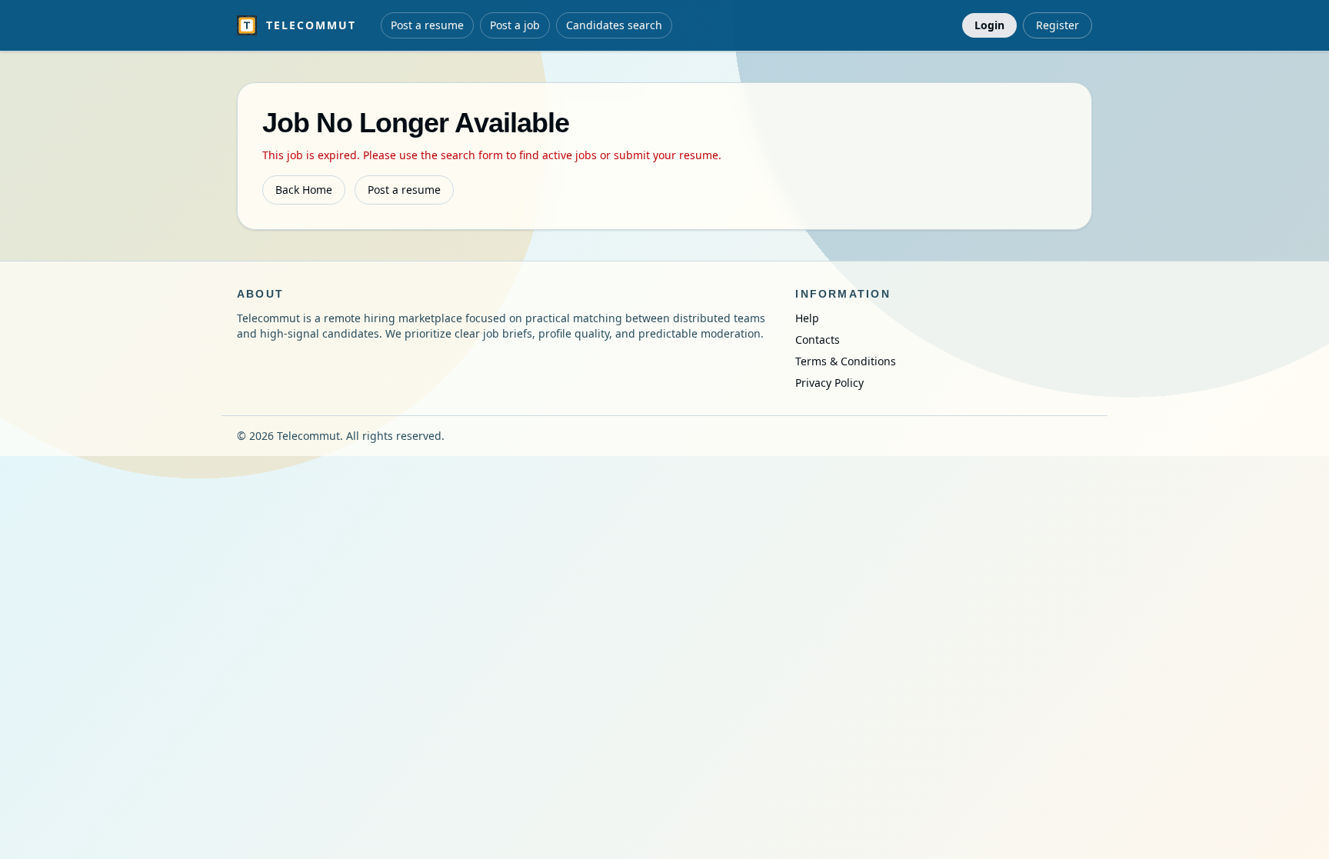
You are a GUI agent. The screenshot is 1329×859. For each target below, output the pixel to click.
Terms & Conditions (845, 361)
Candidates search (614, 25)
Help (807, 318)
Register (1057, 25)
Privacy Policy (829, 382)
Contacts (817, 339)
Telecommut (311, 25)
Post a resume (427, 25)
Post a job (515, 25)
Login (989, 25)
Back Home (303, 189)
